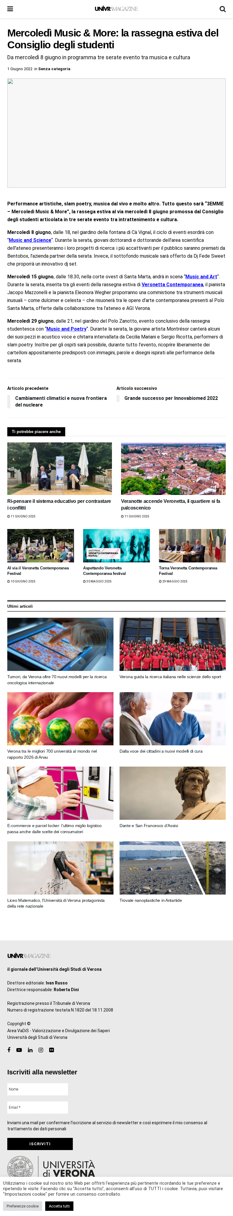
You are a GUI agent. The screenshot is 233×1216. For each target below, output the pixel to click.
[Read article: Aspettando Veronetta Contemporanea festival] (116, 545)
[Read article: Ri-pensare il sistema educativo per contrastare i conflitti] (59, 468)
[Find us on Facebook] (8, 1050)
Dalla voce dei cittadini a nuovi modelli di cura (161, 751)
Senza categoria (54, 69)
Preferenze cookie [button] (23, 1206)
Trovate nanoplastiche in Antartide (151, 900)
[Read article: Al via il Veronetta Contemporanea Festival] (40, 545)
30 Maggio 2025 (99, 581)
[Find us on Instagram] (41, 1050)
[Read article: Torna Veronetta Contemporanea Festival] (192, 545)
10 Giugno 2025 (22, 581)
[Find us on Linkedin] (30, 1050)
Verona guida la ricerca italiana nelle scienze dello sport (170, 676)
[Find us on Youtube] (19, 1050)
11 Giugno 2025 (22, 516)
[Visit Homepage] (116, 9)
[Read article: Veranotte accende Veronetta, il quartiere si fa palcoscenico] (173, 468)
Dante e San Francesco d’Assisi (149, 825)
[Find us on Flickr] (51, 1050)
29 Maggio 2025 (174, 581)
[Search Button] (223, 9)
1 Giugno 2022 (19, 69)
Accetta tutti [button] (59, 1206)
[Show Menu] (10, 9)
